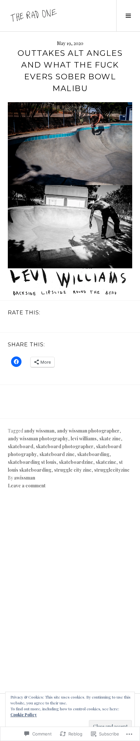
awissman (24, 478)
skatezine (106, 462)
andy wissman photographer (88, 431)
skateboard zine (57, 454)
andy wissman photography (38, 438)
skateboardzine (76, 462)
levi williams (84, 438)
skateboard (20, 446)
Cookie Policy (23, 714)
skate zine (110, 438)
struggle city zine (72, 470)
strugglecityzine (112, 470)
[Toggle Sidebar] (128, 15)
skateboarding (93, 454)
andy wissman (39, 431)
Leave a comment (27, 485)
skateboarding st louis (32, 462)
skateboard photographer (64, 446)
